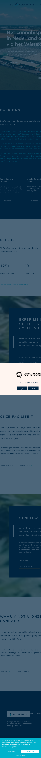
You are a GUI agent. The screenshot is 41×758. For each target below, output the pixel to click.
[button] (22, 388)
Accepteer (30, 751)
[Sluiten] (38, 740)
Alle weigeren (11, 751)
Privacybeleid (12, 747)
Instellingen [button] (20, 755)
